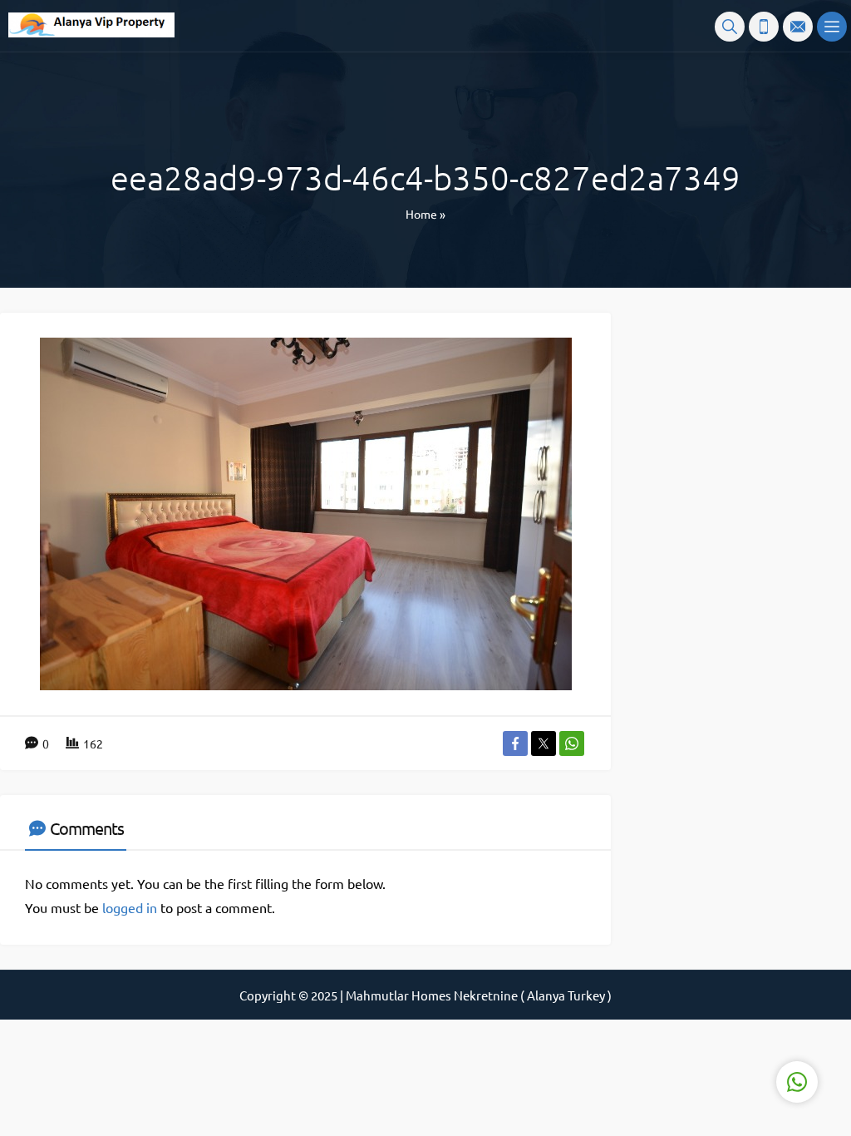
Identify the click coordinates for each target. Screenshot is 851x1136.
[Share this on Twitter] (543, 743)
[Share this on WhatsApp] (571, 743)
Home (421, 213)
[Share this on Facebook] (515, 743)
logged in (129, 907)
